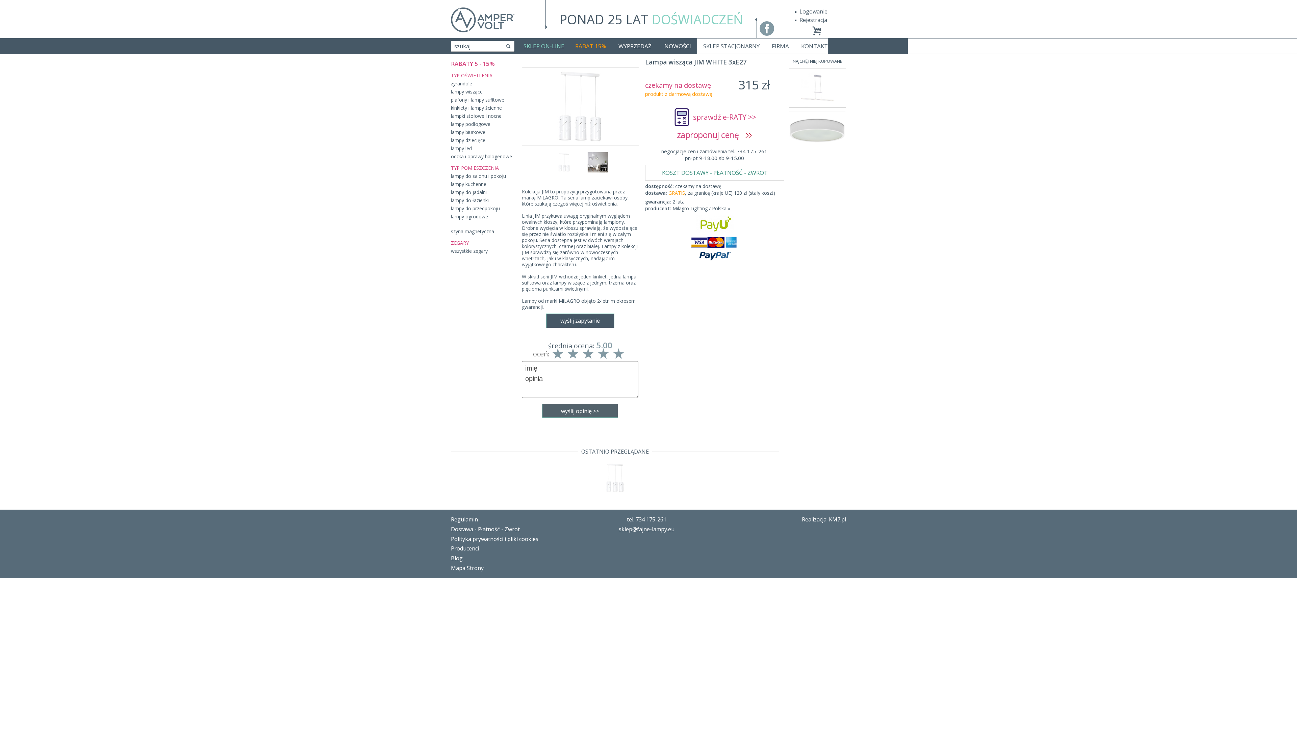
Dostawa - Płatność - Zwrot (485, 529)
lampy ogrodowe (469, 216)
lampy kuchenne (468, 184)
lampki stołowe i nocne (476, 116)
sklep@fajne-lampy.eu (647, 529)
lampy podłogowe (470, 124)
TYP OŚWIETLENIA (471, 75)
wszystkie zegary (469, 251)
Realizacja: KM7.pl (824, 519)
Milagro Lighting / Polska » (701, 208)
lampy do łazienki (470, 200)
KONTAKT (814, 46)
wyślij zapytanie (580, 320)
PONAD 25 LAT (651, 19)
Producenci (465, 548)
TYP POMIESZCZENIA (475, 168)
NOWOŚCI (677, 46)
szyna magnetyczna (472, 231)
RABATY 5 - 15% (473, 64)
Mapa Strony (467, 568)
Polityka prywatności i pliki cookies (494, 539)
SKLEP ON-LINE (544, 46)
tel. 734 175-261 (646, 519)
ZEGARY (460, 243)
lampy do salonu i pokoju (478, 176)
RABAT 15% (590, 46)
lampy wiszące (467, 91)
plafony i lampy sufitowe (477, 100)
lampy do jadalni (469, 192)
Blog (457, 558)
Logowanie (813, 11)
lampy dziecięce (468, 140)
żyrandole (461, 83)
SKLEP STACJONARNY (731, 46)
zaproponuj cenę (711, 134)
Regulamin (464, 519)
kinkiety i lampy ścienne (476, 108)
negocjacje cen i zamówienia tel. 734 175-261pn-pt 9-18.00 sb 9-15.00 (714, 154)
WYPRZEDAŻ (635, 46)
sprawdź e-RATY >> (724, 117)
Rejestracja (813, 20)
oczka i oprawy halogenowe (481, 156)
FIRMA (780, 46)
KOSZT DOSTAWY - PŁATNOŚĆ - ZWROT (715, 173)
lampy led (461, 148)
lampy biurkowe (468, 132)
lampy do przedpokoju (475, 208)
